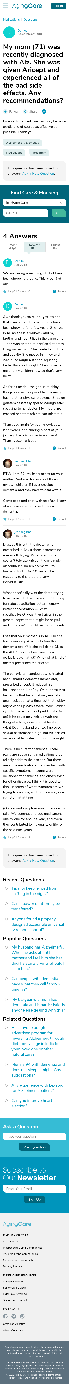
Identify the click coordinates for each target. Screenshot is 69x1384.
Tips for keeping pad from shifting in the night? (34, 891)
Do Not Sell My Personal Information (43, 1377)
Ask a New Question (38, 173)
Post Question (35, 1147)
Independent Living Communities (22, 1248)
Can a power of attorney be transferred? (36, 906)
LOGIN (59, 6)
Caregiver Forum (13, 1281)
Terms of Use (54, 1374)
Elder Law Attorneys (15, 1294)
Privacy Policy (15, 1377)
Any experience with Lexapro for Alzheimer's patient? (37, 1088)
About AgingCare (13, 1330)
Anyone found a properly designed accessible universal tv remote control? (38, 924)
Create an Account (14, 1324)
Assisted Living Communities (20, 1254)
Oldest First (55, 247)
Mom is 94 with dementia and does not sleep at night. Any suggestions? (38, 1070)
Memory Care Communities (19, 1260)
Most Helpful (13, 247)
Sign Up (34, 1199)
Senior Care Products (16, 1300)
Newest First (34, 247)
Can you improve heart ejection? (32, 1103)
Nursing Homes (12, 1266)
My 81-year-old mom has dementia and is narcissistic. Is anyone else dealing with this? (38, 1005)
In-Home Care (11, 1241)
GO (58, 213)
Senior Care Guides (14, 1288)
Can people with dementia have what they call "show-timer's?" (36, 984)
